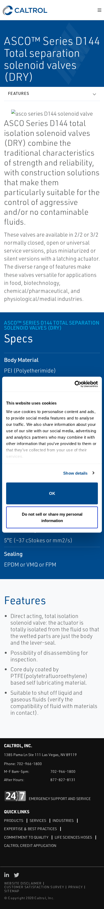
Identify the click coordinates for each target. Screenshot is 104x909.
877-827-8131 (62, 779)
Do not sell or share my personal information (52, 517)
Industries (63, 820)
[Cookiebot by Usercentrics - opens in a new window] (75, 384)
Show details (75, 473)
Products (13, 820)
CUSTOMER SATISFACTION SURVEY (34, 887)
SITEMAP (11, 891)
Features (18, 93)
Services (38, 820)
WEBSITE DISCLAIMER (23, 883)
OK (52, 493)
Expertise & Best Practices (30, 828)
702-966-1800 (29, 763)
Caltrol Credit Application (30, 845)
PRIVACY (75, 887)
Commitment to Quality (26, 837)
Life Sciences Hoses (73, 837)
